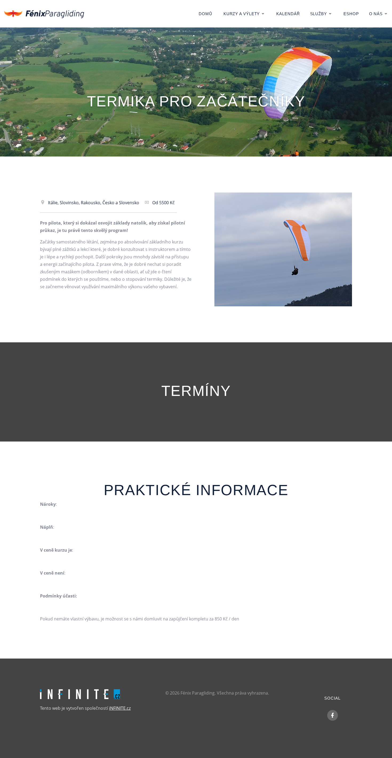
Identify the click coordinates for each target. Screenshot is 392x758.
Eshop (351, 13)
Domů (205, 13)
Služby (318, 13)
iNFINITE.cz (120, 708)
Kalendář (288, 13)
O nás (376, 13)
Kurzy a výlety (241, 13)
